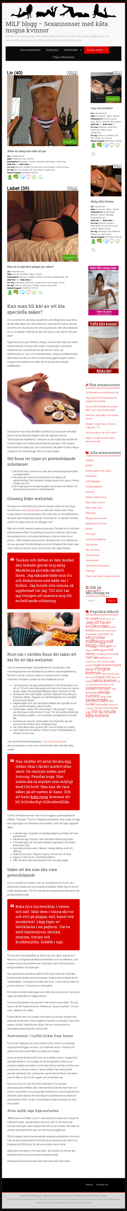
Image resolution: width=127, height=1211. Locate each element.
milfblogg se (99, 650)
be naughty (93, 618)
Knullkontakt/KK (94, 486)
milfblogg (95, 641)
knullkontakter (110, 631)
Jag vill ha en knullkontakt (98, 624)
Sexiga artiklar (95, 50)
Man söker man (94, 507)
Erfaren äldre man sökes (98, 471)
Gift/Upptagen (93, 481)
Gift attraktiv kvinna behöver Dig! (102, 392)
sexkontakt (97, 700)
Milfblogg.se (36, 1196)
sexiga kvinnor (98, 694)
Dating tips (52, 50)
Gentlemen (91, 476)
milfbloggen (104, 646)
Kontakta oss (45, 1203)
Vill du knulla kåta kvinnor (101, 713)
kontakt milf (107, 634)
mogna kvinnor (98, 671)
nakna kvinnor (104, 680)
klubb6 (112, 627)
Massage (90, 513)
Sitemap (89, 1185)
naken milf (115, 677)
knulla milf (99, 630)
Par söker (91, 534)
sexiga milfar (106, 697)
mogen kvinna (102, 665)
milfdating (100, 654)
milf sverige (102, 661)
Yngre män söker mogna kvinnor (103, 576)
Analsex (90, 460)
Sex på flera (92, 544)
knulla (90, 630)
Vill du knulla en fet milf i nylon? (101, 432)
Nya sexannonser (30, 50)
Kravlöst (90, 492)
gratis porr (110, 619)
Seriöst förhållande (96, 539)
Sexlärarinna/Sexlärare (97, 565)
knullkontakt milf (93, 634)
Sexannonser (93, 555)
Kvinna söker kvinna (96, 497)
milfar (100, 637)
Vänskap (90, 571)
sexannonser (98, 688)
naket (88, 681)
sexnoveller (101, 704)
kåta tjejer (39, 796)
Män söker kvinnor (95, 502)
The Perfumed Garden (54, 741)
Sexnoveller (71, 50)
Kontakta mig (102, 1185)
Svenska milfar (101, 708)
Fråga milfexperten (63, 57)
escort (103, 619)
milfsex (103, 657)
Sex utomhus (93, 550)
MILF (90, 637)
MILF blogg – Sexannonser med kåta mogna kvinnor (57, 27)
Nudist (89, 528)
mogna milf (102, 677)
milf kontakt (112, 654)
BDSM (89, 465)
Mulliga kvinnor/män (96, 523)
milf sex (92, 657)
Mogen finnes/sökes (96, 518)
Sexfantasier (92, 560)
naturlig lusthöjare (31, 510)
